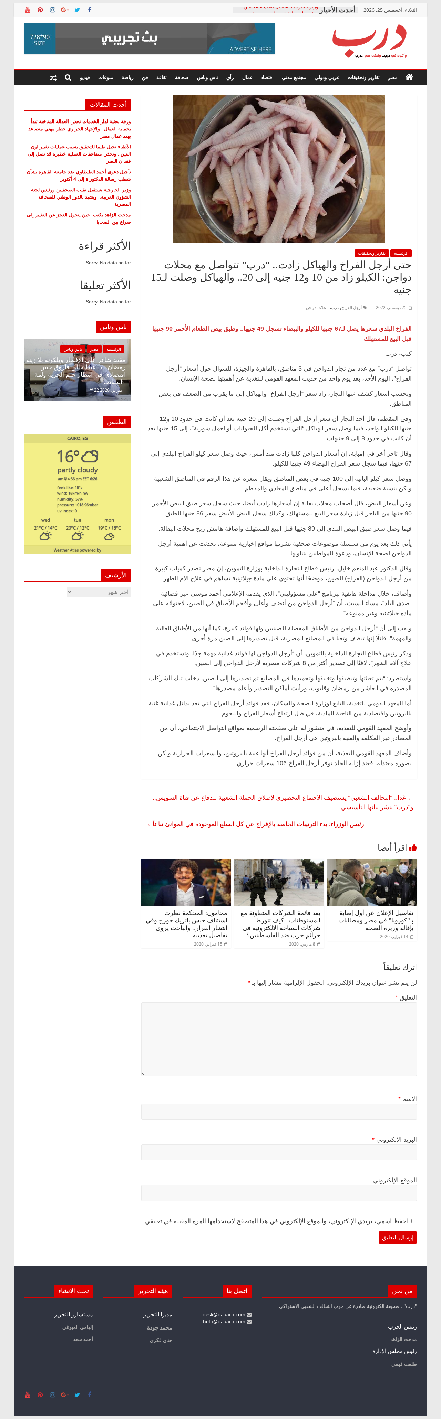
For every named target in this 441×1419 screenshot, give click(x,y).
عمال (247, 77)
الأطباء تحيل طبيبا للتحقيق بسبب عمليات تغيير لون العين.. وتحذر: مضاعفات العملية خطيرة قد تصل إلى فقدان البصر (79, 153)
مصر (393, 77)
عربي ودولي (327, 77)
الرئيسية (401, 253)
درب (335, 307)
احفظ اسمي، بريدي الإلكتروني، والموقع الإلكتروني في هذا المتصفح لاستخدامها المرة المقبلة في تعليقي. (275, 1221)
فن (145, 77)
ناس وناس (207, 77)
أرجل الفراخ (351, 307)
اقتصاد (267, 77)
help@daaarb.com (225, 1321)
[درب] (409, 77)
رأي (230, 77)
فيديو (85, 77)
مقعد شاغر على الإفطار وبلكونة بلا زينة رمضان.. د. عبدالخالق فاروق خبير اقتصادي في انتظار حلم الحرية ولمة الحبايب (76, 371)
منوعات (105, 77)
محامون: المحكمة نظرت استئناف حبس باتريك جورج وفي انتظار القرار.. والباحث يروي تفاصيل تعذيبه (186, 924)
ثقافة (161, 77)
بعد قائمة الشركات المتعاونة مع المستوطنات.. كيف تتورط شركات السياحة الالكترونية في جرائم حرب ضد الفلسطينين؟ (280, 924)
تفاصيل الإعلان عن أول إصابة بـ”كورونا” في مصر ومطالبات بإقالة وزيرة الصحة (375, 920)
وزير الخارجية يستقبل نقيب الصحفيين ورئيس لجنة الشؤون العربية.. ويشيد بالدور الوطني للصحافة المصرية (81, 196)
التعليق (406, 997)
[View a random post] (53, 77)
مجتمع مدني (294, 77)
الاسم (407, 1099)
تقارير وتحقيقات (364, 77)
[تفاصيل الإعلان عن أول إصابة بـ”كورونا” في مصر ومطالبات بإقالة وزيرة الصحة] (372, 863)
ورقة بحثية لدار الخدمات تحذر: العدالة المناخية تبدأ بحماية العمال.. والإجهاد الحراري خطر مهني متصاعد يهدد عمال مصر (79, 128)
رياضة (128, 77)
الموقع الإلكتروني (395, 1180)
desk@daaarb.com (225, 1314)
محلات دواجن (317, 307)
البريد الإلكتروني (394, 1139)
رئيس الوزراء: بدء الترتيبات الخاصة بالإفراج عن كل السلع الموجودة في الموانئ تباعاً (254, 824)
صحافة (182, 77)
